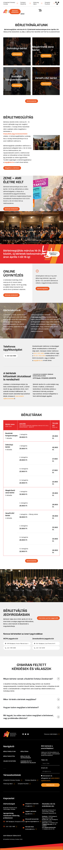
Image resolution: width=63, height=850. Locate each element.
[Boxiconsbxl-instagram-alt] (58, 2)
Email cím (44, 768)
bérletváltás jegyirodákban (26, 757)
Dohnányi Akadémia (23, 3)
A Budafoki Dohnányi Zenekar (9, 3)
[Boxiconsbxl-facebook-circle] (56, 2)
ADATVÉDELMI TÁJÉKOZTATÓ (12, 835)
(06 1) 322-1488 (39, 353)
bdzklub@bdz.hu (30, 829)
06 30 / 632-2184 (39, 356)
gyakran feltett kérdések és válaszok (28, 761)
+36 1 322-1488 (10, 826)
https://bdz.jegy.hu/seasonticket (15, 134)
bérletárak (24, 751)
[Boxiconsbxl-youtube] (57, 4)
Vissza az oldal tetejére (50, 734)
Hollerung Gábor (36, 3)
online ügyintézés (9, 761)
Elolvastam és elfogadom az (50, 778)
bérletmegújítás (9, 756)
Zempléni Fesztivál (47, 3)
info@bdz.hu (28, 806)
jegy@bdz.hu (38, 360)
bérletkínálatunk (9, 751)
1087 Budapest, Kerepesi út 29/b (15, 821)
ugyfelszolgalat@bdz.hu (32, 821)
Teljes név (44, 760)
